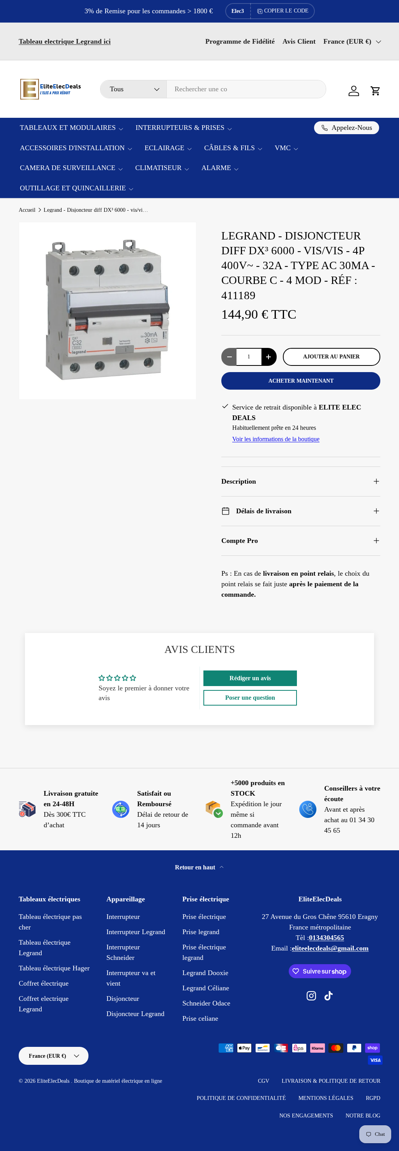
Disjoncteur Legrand (135, 1014)
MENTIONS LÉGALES (325, 1098)
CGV (263, 1081)
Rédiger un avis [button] (250, 678)
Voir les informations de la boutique (276, 439)
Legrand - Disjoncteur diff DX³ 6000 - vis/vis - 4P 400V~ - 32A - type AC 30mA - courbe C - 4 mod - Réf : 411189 (96, 210)
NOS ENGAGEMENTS (306, 1116)
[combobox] (213, 89)
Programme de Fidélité (240, 41)
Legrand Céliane (205, 988)
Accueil (27, 210)
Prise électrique (204, 916)
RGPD (373, 1098)
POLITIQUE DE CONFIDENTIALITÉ (241, 1098)
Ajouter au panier (331, 356)
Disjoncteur (122, 998)
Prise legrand (200, 932)
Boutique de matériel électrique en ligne (118, 1081)
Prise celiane (200, 1018)
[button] (375, 90)
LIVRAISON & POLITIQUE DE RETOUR (331, 1081)
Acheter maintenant (301, 381)
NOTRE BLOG (363, 1116)
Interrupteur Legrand (135, 932)
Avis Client (299, 41)
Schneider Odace (206, 1003)
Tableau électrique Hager (54, 968)
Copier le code (286, 11)
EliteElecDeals (54, 1081)
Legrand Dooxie (205, 973)
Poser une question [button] (250, 697)
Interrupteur (123, 916)
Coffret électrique (44, 983)
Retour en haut (196, 867)
